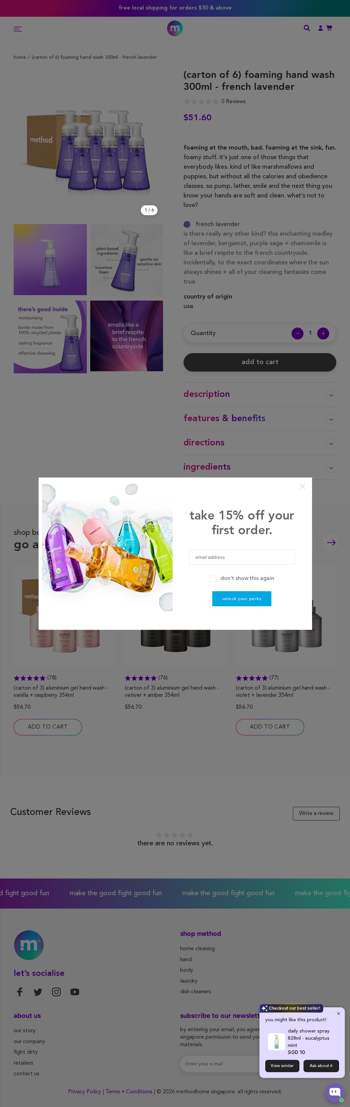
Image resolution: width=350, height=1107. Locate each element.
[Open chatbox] (335, 1092)
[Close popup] (338, 1014)
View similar (282, 1066)
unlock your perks (242, 599)
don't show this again (247, 578)
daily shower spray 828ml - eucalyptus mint (308, 1038)
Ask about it (321, 1066)
